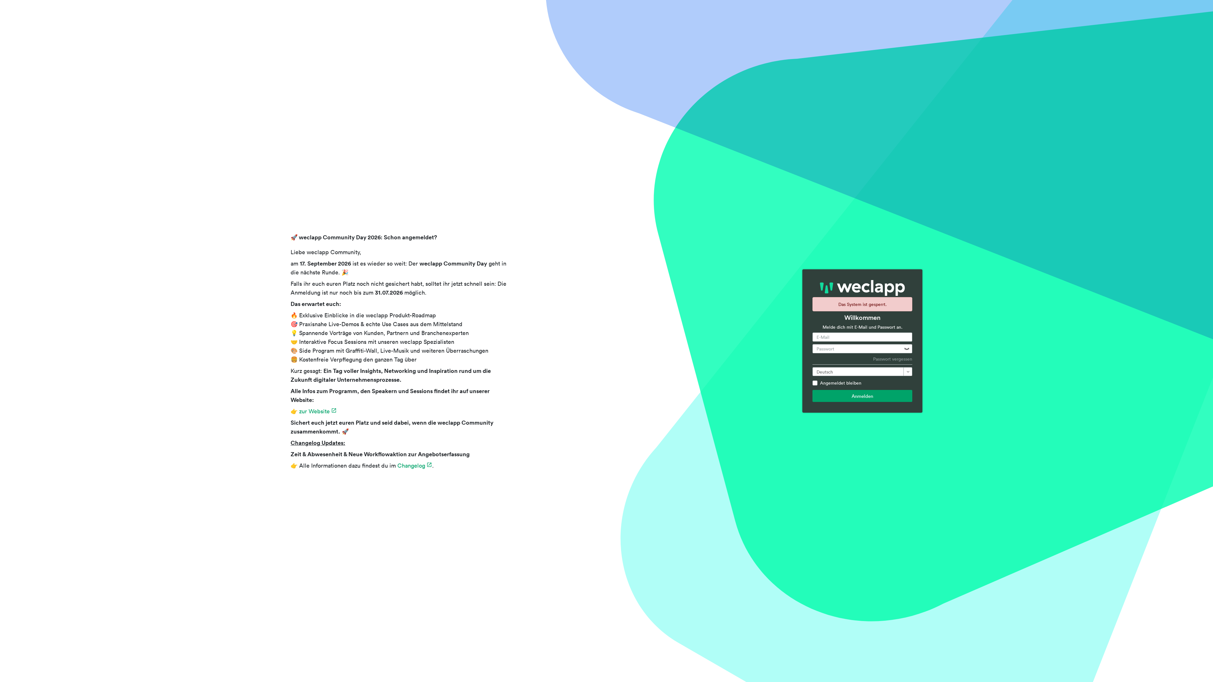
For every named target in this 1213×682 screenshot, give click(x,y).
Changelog (411, 465)
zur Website (314, 411)
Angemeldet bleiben (840, 383)
